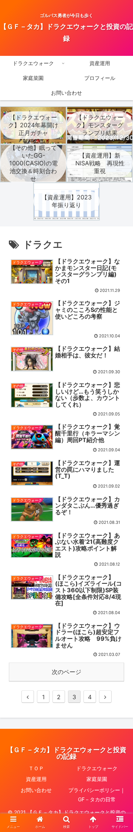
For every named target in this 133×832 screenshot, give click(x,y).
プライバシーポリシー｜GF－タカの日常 (96, 794)
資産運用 (36, 779)
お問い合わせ (36, 790)
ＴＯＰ (36, 768)
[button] (118, 684)
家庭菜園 (96, 779)
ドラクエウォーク (96, 768)
